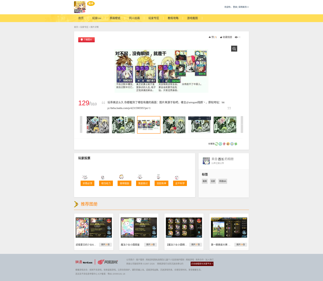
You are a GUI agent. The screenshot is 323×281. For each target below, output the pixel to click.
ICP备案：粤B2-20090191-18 (111, 274)
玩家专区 (84, 27)
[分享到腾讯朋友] (236, 143)
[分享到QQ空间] (232, 143)
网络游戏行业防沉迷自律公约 (170, 264)
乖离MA (222, 181)
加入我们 (209, 260)
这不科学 (180, 183)
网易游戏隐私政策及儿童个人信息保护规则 (165, 260)
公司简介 (130, 260)
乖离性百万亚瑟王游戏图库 (84, 7)
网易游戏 (190, 260)
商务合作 (200, 260)
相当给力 (106, 183)
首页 (76, 27)
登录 (235, 7)
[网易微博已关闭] (224, 143)
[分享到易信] (220, 143)
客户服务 (140, 260)
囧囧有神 (161, 183)
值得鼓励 (124, 183)
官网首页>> (244, 7)
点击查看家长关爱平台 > (202, 264)
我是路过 (143, 183)
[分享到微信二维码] (216, 143)
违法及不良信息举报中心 (86, 274)
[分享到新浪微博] (228, 143)
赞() (214, 37)
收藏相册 (227, 37)
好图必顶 (87, 183)
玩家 (213, 181)
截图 (205, 181)
